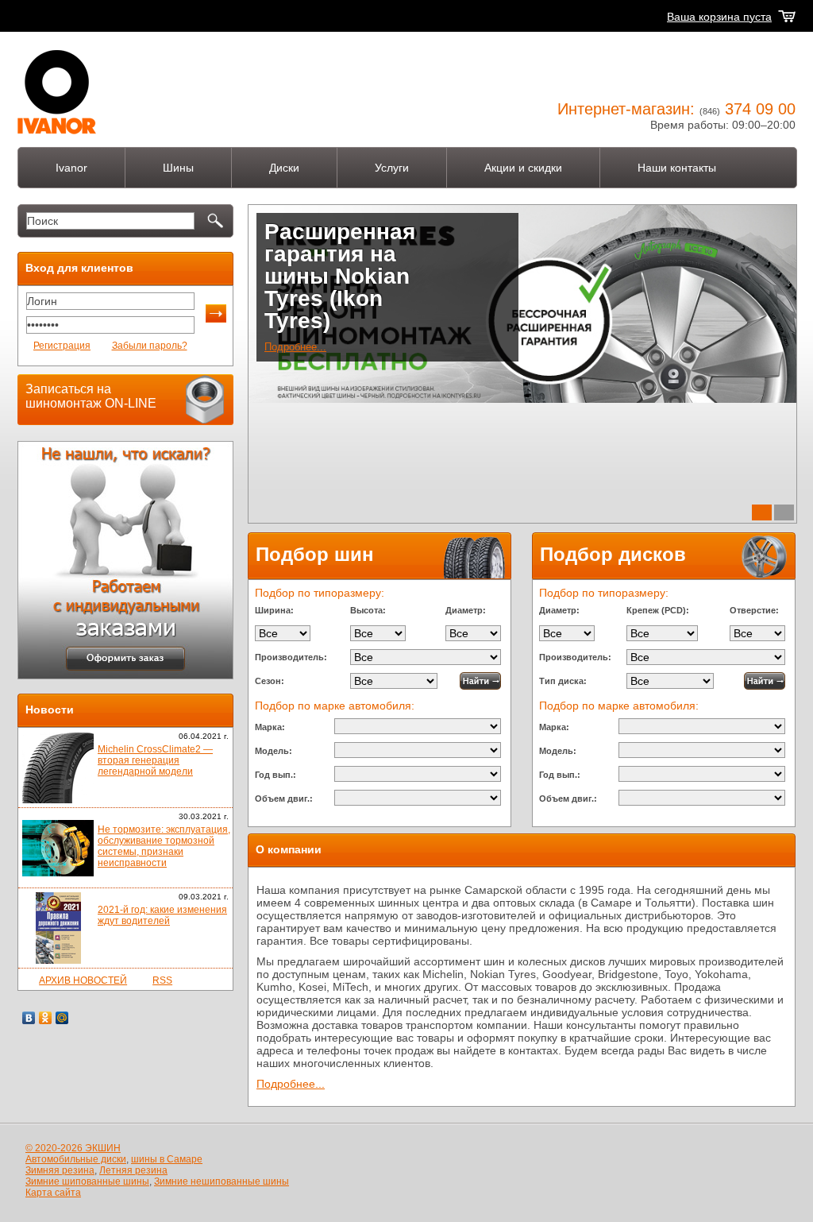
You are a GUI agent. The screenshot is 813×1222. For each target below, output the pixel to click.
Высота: (368, 610)
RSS (162, 980)
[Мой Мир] (62, 1017)
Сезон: (269, 681)
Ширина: (274, 610)
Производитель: (291, 657)
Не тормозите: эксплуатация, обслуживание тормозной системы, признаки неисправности (164, 846)
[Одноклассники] (45, 1017)
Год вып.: (275, 774)
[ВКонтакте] (29, 1017)
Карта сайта (53, 1192)
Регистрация (62, 345)
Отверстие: (754, 610)
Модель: (273, 751)
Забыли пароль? (149, 345)
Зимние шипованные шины (87, 1181)
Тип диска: (563, 681)
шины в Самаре (166, 1159)
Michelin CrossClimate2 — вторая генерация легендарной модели (155, 760)
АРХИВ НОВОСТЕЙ (83, 980)
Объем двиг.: (284, 798)
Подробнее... (295, 347)
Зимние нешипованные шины (221, 1181)
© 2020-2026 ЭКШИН (73, 1148)
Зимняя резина (59, 1170)
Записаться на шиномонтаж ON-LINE (90, 396)
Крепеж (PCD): (657, 610)
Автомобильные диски (75, 1159)
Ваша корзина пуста (719, 16)
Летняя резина (133, 1170)
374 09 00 (760, 109)
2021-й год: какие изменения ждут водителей (162, 915)
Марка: (270, 727)
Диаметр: (465, 610)
